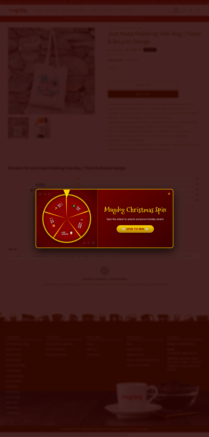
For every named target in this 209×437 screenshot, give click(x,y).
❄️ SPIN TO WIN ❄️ (135, 229)
